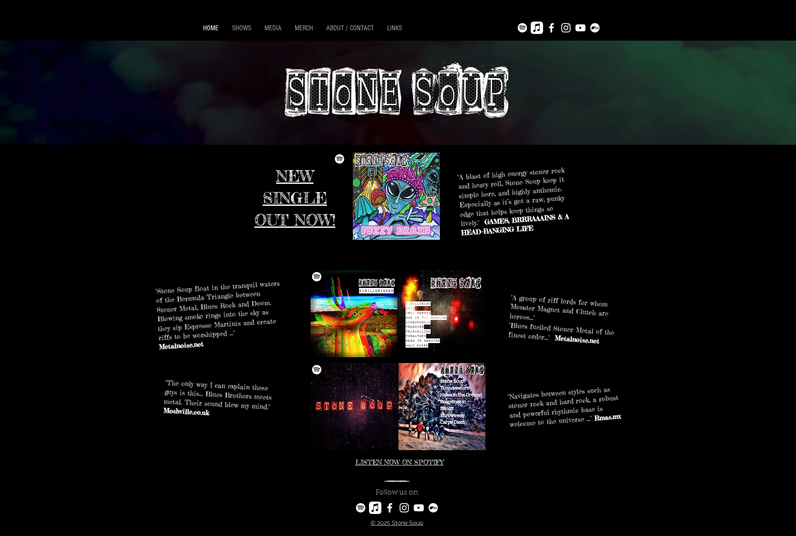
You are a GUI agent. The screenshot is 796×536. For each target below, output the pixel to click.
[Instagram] (566, 28)
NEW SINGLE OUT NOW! (295, 197)
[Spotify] (522, 28)
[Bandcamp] (595, 28)
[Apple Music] (537, 28)
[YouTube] (580, 28)
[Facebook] (551, 28)
